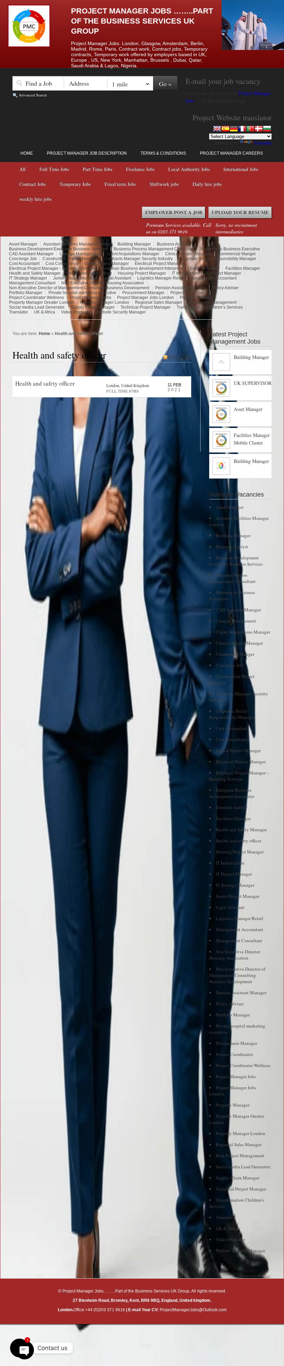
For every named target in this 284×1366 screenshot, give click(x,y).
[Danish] (259, 128)
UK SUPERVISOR (253, 383)
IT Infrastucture (185, 273)
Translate (263, 142)
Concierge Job (23, 258)
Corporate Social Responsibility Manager (217, 258)
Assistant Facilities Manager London (77, 244)
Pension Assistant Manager (180, 287)
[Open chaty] (19, 1348)
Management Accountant (213, 278)
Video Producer (75, 312)
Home (26, 153)
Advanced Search (33, 94)
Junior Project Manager (75, 278)
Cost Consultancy (62, 263)
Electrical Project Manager (159, 263)
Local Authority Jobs (189, 169)
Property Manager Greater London (41, 302)
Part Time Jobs (97, 169)
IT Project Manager (223, 273)
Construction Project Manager (71, 258)
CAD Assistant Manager (31, 253)
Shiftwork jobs (164, 184)
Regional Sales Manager (158, 302)
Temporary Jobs (75, 184)
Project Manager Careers (231, 153)
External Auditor (205, 268)
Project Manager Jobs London (145, 297)
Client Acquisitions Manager (133, 253)
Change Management (80, 253)
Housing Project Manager (142, 273)
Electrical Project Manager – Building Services (239, 776)
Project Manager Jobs (90, 297)
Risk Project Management (212, 302)
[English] (217, 128)
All (22, 169)
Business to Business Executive (230, 249)
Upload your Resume (240, 212)
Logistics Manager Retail (160, 278)
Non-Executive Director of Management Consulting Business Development (79, 287)
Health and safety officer (89, 273)
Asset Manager (23, 244)
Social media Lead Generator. (37, 307)
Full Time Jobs (54, 169)
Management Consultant (32, 283)
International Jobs (240, 169)
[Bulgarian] (267, 128)
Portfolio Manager (26, 292)
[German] (234, 128)
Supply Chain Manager (93, 307)
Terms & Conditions (163, 153)
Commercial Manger (237, 253)
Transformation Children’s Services (210, 307)
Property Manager (197, 297)
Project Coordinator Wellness (36, 297)
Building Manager (134, 244)
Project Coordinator (188, 292)
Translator (18, 312)
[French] (242, 128)
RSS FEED (180, 356)
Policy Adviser (225, 287)
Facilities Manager (242, 268)
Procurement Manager (143, 292)
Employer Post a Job (173, 212)
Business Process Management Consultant (154, 249)
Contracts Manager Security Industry (139, 258)
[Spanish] (225, 128)
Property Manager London (104, 302)
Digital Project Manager (107, 263)
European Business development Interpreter (142, 268)
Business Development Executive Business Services (58, 249)
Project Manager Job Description (87, 153)
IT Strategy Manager (28, 278)
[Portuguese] (250, 128)
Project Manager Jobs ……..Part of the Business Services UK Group (142, 21)
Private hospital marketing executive (82, 292)
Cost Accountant (24, 263)
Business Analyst (173, 244)
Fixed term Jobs (120, 184)
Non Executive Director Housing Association (102, 283)
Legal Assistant (117, 278)
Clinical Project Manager (188, 253)
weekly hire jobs (35, 199)
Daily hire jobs (207, 184)
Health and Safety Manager (35, 273)
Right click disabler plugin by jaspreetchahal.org (133, 1329)
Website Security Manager (121, 312)
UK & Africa (44, 312)
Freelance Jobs (140, 169)
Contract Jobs (32, 184)
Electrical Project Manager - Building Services (52, 268)
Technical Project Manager (146, 307)
